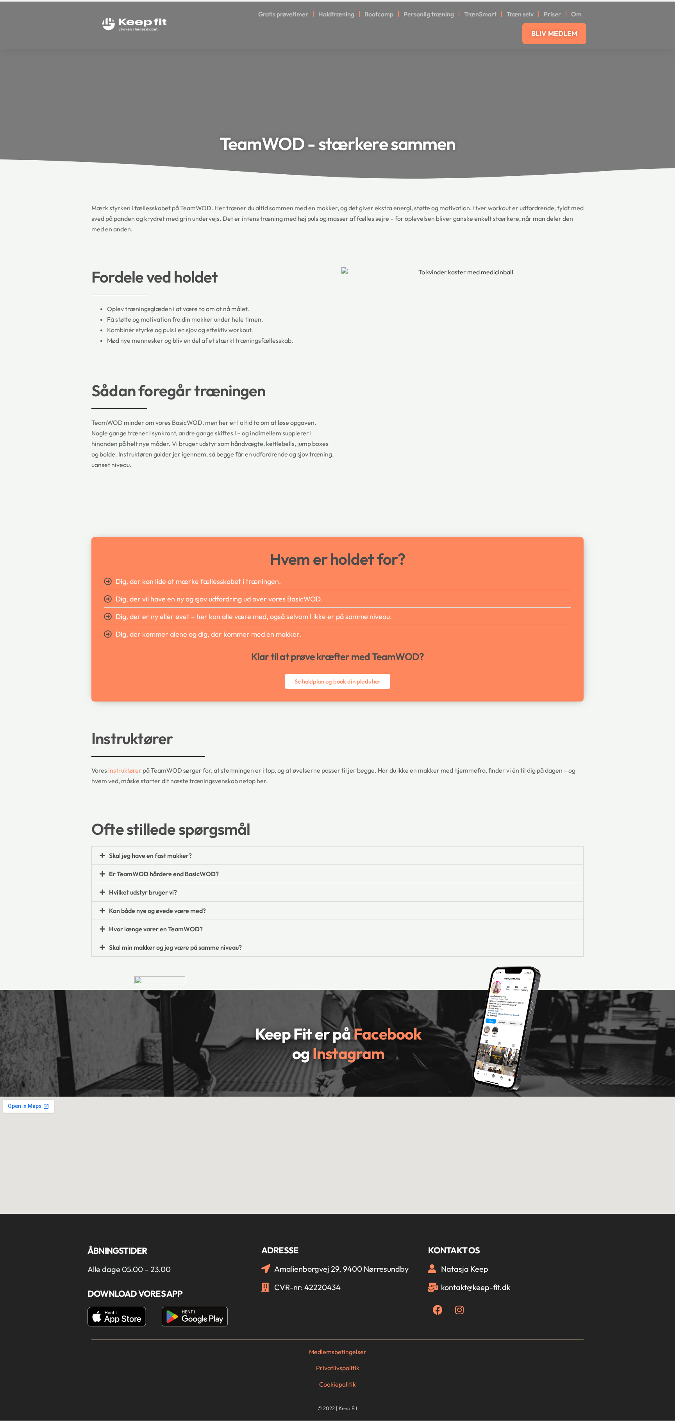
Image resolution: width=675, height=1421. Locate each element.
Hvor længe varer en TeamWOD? (156, 929)
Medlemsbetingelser (337, 1352)
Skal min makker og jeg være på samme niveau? (175, 947)
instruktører (124, 770)
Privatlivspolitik (337, 1368)
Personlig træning (429, 14)
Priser (552, 14)
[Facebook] (438, 1310)
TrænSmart (480, 14)
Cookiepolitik (337, 1384)
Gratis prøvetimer (283, 14)
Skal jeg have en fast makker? (150, 855)
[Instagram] (459, 1310)
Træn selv (520, 14)
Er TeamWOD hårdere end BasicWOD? (164, 874)
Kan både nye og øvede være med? (157, 911)
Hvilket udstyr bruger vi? (143, 892)
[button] (337, 855)
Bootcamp (378, 14)
